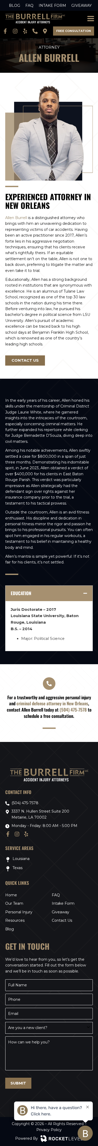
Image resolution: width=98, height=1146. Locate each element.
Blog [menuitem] (14, 5)
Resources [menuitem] (15, 920)
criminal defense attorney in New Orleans (52, 703)
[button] (90, 19)
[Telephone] (36, 31)
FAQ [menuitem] (29, 5)
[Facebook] (6, 31)
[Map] (46, 31)
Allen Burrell (16, 217)
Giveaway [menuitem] (81, 5)
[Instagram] (16, 31)
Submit (18, 1083)
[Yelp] (26, 31)
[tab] (49, 593)
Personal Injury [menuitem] (18, 912)
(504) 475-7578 (73, 709)
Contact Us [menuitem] (62, 920)
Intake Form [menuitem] (52, 5)
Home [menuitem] (11, 895)
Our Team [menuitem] (14, 903)
